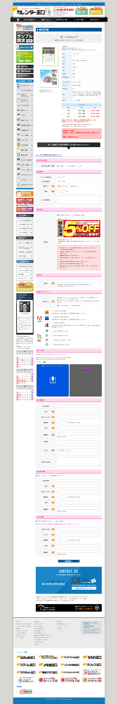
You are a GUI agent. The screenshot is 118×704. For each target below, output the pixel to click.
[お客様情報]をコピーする (56, 475)
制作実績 (36, 621)
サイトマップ (60, 630)
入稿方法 (36, 644)
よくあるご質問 (20, 633)
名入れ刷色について (39, 633)
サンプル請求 (71, 166)
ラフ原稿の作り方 (39, 642)
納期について (19, 628)
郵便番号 (49, 422)
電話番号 (49, 435)
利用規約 (59, 621)
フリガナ (49, 534)
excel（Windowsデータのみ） (61, 335)
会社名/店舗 (46, 406)
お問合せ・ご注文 (21, 635)
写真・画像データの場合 (40, 639)
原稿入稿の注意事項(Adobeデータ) (43, 635)
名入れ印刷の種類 (39, 628)
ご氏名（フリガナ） (47, 417)
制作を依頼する (76, 305)
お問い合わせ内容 (45, 462)
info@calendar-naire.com (58, 14)
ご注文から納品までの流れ (23, 626)
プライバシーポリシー (63, 626)
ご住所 (49, 428)
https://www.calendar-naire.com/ (91, 632)
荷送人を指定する (60, 521)
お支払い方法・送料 (21, 630)
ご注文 (80, 166)
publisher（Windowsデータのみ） (62, 344)
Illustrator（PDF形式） (59, 323)
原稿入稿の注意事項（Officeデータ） (44, 637)
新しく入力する (42, 475)
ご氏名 (49, 411)
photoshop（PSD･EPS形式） (61, 317)
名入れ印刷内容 (46, 200)
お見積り (62, 166)
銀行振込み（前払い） (65, 215)
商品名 (49, 283)
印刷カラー (48, 186)
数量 (49, 191)
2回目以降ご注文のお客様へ (23, 624)
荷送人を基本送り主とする (45, 521)
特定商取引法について (63, 624)
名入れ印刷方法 (46, 181)
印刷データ (48, 301)
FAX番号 (46, 441)
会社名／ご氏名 (48, 529)
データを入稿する (64, 305)
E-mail (49, 450)
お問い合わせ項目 (47, 166)
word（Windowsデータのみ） (61, 331)
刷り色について (74, 186)
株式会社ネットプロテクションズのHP (69, 265)
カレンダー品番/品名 (46, 177)
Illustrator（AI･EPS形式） (60, 311)
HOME (18, 621)
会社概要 (59, 628)
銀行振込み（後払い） (80, 215)
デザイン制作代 (38, 626)
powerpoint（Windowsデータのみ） (63, 340)
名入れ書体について (39, 630)
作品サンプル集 (38, 624)
